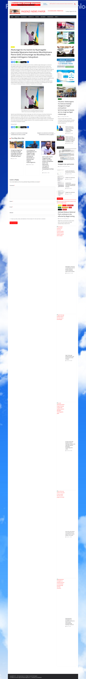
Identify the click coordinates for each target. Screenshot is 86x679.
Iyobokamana (50, 16)
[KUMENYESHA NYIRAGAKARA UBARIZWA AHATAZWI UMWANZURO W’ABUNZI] (60, 186)
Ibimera (59, 207)
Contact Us (31, 16)
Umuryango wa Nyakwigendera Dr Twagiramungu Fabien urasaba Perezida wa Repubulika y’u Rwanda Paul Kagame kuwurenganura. (32, 156)
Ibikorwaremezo (70, 205)
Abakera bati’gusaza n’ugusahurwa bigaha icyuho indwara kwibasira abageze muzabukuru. (69, 129)
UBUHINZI (59, 209)
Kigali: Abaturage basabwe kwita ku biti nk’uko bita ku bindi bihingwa (69, 357)
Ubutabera (43, 16)
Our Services (24, 16)
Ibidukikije (64, 205)
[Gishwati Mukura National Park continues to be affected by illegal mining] (66, 202)
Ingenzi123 (67, 218)
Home (12, 16)
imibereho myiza (65, 207)
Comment (12, 185)
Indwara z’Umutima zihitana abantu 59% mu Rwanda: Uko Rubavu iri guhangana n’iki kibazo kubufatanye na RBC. (70, 139)
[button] (58, 17)
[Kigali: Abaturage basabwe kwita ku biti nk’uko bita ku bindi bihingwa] (60, 358)
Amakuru (59, 205)
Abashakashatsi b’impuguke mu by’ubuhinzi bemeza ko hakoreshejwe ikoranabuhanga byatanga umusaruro (70, 621)
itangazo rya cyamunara (54, 3)
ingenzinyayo (20, 59)
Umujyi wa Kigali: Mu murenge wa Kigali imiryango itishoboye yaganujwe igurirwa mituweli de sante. (16, 153)
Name (11, 201)
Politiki (37, 16)
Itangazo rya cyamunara (66, 164)
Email (11, 207)
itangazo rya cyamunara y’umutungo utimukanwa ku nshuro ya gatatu (45, 133)
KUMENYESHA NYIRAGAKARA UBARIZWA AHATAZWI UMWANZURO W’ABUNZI (70, 185)
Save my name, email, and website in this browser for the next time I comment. (28, 218)
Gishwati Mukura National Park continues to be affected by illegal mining (66, 214)
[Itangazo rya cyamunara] (66, 155)
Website (11, 212)
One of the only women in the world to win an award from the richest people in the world (70, 533)
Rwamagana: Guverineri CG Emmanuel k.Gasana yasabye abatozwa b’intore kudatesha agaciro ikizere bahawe (70, 269)
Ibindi (56, 16)
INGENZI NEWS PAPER (33, 11)
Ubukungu (64, 209)
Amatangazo (60, 161)
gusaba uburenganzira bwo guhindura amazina (70, 171)
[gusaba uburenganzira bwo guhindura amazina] (60, 172)
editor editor (66, 116)
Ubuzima (59, 99)
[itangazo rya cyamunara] (60, 178)
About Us (17, 16)
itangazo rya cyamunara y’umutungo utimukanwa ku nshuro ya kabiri (19, 133)
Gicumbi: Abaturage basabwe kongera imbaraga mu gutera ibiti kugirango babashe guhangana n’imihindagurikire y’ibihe (70, 445)
